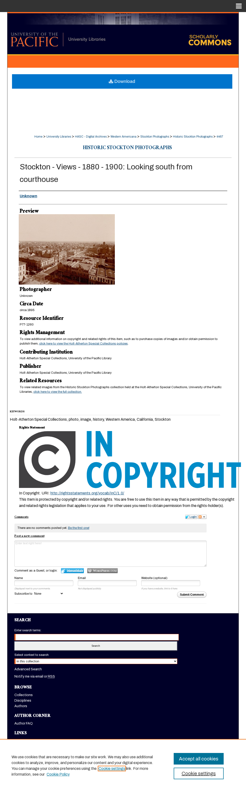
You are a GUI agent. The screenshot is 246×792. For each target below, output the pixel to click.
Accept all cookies (198, 758)
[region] (123, 765)
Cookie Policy (58, 774)
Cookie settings (111, 768)
